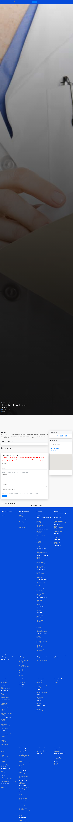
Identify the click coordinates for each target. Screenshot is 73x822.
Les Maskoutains (40, 588)
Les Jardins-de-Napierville (43, 584)
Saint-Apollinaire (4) (22, 809)
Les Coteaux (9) (39, 640)
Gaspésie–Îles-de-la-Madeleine (8, 748)
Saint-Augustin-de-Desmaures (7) (42, 660)
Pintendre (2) (21, 795)
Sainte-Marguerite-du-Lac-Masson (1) (7, 727)
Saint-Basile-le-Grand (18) (40, 563)
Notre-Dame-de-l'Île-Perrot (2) (41, 641)
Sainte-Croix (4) (21, 812)
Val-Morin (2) (3, 715)
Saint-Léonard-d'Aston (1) (41, 710)
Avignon (3, 750)
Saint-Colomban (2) (4, 702)
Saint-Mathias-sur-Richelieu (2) (41, 631)
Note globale (4, 484)
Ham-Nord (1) (56, 682)
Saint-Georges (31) (22, 756)
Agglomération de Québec (43, 656)
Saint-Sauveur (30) (4, 723)
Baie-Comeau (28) (57, 758)
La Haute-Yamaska (41, 548)
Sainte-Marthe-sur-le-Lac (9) (6, 733)
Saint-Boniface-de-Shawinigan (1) (60, 530)
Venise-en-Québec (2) (40, 577)
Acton (37, 513)
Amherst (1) (3, 709)
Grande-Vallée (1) (4, 772)
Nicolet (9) (38, 708)
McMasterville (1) (39, 561)
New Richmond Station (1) (5, 765)
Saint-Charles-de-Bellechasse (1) (24, 762)
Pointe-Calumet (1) (4, 694)
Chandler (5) (3, 784)
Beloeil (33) (38, 557)
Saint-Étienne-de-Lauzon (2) (23, 797)
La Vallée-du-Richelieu (42, 555)
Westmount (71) (21, 670)
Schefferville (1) (57, 751)
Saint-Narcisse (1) (57, 518)
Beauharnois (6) (39, 531)
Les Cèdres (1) (39, 638)
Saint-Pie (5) (38, 594)
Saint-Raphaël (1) (22, 765)
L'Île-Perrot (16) (39, 637)
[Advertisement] (24, 423)
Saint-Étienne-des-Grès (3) (59, 531)
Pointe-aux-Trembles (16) (23, 660)
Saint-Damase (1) (39, 591)
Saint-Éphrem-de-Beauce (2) (24, 755)
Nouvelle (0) (3, 755)
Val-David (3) (3, 714)
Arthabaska (39, 681)
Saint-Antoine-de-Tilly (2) (23, 808)
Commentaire (4, 474)
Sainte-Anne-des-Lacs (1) (5, 725)
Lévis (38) (20, 794)
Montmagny (22, 814)
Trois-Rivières (57, 545)
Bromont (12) (38, 540)
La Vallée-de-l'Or (23, 519)
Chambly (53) (38, 559)
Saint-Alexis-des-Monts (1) (59, 527)
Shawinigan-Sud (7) (57, 543)
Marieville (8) (38, 627)
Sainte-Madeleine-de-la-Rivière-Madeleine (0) (8, 781)
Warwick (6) (38, 687)
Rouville (38, 626)
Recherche (34, 1)
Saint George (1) (21, 754)
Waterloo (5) (3, 661)
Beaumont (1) (21, 761)
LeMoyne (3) (38, 521)
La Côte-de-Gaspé (5, 768)
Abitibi (2, 513)
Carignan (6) (38, 558)
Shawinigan (57, 539)
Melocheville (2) (39, 532)
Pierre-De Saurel (40, 606)
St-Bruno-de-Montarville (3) (41, 527)
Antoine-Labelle (5, 681)
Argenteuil (3, 685)
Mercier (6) (38, 619)
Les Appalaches (23, 780)
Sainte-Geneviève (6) (22, 667)
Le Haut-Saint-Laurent (42, 579)
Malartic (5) (21, 521)
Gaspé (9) (2, 771)
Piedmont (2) (3, 720)
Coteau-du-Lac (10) (39, 599)
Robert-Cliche (22, 817)
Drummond (39, 694)
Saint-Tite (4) (56, 534)
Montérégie (39, 511)
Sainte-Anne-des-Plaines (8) (6, 743)
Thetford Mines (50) (22, 783)
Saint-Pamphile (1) (22, 768)
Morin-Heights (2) (4, 719)
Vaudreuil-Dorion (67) (40, 650)
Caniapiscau (57, 750)
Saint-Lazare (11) (39, 645)
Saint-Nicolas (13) (22, 799)
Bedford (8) (38, 538)
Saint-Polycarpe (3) (39, 646)
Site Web (54, 450)
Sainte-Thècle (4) (57, 536)
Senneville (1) (21, 669)
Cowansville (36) (39, 541)
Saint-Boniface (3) (57, 528)
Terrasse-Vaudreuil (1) (40, 649)
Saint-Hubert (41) (39, 525)
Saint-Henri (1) (21, 764)
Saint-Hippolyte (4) (4, 703)
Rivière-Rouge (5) (22, 682)
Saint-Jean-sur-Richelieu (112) (41, 576)
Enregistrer (4, 495)
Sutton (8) (38, 546)
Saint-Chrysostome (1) (40, 582)
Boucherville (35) (39, 518)
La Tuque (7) (56, 515)
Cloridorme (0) (3, 770)
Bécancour (39, 689)
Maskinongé (57, 524)
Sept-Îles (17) (56, 764)
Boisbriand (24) (3, 739)
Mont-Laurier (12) (4, 683)
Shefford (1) (38, 553)
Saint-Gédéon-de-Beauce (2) (41, 751)
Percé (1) (2, 787)
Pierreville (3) (38, 709)
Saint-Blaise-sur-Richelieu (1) (41, 574)
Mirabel (3, 730)
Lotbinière (21, 804)
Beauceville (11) (21, 820)
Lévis (20, 791)
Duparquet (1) (21, 515)
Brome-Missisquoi (40, 537)
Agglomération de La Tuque (61, 513)
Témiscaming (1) (22, 527)
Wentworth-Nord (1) (4, 728)
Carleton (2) (3, 751)
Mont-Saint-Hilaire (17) (40, 562)
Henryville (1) (38, 571)
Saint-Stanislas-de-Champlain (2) (60, 520)
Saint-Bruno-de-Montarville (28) (42, 524)
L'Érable (38, 700)
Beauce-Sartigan (23, 750)
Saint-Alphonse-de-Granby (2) (41, 552)
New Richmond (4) (4, 764)
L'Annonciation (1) (4, 682)
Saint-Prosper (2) (22, 788)
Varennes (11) (38, 603)
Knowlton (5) (38, 545)
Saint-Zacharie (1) (22, 789)
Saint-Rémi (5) (39, 587)
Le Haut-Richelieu (40, 569)
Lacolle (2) (38, 572)
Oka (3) (2, 693)
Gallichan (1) (21, 516)
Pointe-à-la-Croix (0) (4, 756)
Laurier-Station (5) (22, 805)
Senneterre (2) (21, 522)
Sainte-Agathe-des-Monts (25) (6, 713)
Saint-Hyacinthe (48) (40, 593)
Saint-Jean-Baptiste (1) (40, 566)
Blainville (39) (3, 736)
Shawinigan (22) (57, 542)
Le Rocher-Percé (5, 783)
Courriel (3, 468)
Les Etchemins (22, 785)
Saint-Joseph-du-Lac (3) (5, 697)
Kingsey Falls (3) (39, 683)
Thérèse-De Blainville (6, 735)
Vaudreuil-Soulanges (41, 633)
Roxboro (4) (21, 662)
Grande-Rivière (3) (4, 786)
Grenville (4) (21, 686)
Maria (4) (2, 754)
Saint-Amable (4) (39, 600)
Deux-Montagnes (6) (4, 692)
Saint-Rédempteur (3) (22, 800)
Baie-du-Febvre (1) (39, 706)
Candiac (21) (38, 613)
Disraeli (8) (20, 782)
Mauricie (56, 511)
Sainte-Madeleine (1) (40, 595)
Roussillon (39, 612)
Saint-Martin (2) (21, 758)
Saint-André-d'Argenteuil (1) (5, 688)
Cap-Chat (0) (3, 777)
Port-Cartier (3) (57, 763)
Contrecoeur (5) (39, 635)
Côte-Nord (57, 748)
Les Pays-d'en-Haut (6, 717)
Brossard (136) (3, 657)
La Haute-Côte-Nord (59, 753)
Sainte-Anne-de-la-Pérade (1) (59, 521)
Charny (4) (20, 793)
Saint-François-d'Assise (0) (5, 758)
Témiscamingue (23, 525)
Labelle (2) (2, 710)
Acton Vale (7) (39, 515)
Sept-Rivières (57, 761)
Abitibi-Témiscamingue (6, 511)
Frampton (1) (21, 772)
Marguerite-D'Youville (41, 597)
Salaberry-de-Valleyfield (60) (41, 535)
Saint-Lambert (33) (39, 526)
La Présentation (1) (39, 590)
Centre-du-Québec (41, 679)
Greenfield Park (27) (39, 520)
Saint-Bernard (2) (22, 773)
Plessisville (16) (39, 702)
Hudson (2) (38, 636)
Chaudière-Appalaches (24, 748)
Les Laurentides (5, 707)
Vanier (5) (56, 657)
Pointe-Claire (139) (22, 661)
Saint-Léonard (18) (22, 665)
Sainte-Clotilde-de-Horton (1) (41, 685)
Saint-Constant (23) (40, 620)
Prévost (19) (3, 700)
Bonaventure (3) (3, 761)
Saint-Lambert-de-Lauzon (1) (24, 776)
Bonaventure (4, 759)
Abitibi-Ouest (22, 513)
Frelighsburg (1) (39, 543)
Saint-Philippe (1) (39, 622)
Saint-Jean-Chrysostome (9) (24, 798)
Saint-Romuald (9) (22, 802)
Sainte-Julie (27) (39, 601)
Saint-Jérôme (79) (4, 704)
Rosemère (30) (3, 741)
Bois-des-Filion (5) (4, 737)
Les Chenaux (57, 517)
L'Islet (20, 767)
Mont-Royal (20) (21, 657)
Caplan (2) (2, 762)
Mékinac (56, 533)
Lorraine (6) (3, 740)
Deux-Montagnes (5, 690)
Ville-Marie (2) (21, 675)
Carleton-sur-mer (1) (4, 752)
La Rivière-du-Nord (5, 699)
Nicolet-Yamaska (40, 705)
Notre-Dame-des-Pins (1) (23, 752)
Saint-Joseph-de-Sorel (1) (41, 607)
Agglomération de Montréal (25, 656)
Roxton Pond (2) (39, 551)
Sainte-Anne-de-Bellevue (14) (24, 666)
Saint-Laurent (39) (22, 664)
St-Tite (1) (56, 537)
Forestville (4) (56, 755)
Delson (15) (38, 616)
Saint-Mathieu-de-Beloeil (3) (41, 567)
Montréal (21, 654)
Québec (38, 654)
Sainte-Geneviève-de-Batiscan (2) (60, 522)
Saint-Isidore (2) (39, 621)
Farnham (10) (38, 542)
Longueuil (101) (39, 522)
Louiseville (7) (56, 526)
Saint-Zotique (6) (39, 647)
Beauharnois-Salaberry (42, 529)
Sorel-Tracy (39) (39, 610)
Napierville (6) (38, 585)
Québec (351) (38, 657)
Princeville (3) (38, 703)
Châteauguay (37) (39, 615)
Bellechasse (22, 759)
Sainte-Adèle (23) (4, 724)
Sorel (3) (37, 609)
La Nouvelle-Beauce (24, 770)
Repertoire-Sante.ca (6, 2)
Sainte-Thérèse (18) (4, 744)
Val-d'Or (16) (21, 524)
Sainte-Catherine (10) (40, 624)
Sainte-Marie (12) (22, 777)
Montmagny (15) (21, 815)
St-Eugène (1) (38, 698)
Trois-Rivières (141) (57, 547)
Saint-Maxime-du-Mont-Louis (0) (6, 778)
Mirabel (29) (3, 731)
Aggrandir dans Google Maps (58, 472)
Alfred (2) (20, 819)
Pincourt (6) (38, 642)
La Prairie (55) (38, 617)
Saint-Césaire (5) (39, 630)
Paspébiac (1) (3, 766)
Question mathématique (6, 489)
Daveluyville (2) (39, 682)
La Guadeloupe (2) (22, 751)
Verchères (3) (38, 604)
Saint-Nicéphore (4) (39, 697)
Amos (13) (2, 515)
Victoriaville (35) (39, 686)
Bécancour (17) (39, 691)
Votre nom (4, 463)
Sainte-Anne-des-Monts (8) (5, 780)
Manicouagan (57, 757)
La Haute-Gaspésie (5, 775)
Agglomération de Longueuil (43, 517)
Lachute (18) (3, 687)
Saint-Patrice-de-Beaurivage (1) (24, 810)
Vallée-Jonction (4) (22, 778)
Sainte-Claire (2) (39, 755)
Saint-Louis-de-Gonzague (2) (24, 787)
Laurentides (4, 679)
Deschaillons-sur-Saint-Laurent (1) (42, 692)
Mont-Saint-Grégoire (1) (40, 573)
